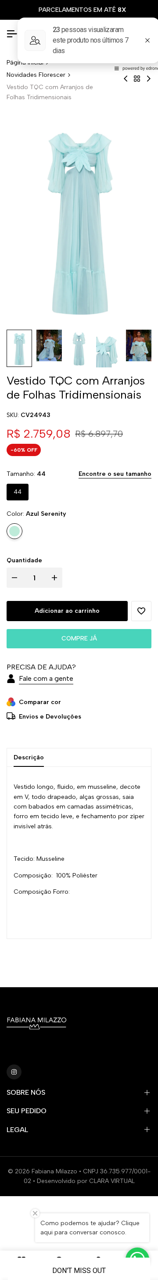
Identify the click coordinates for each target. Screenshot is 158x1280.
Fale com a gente (46, 678)
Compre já (79, 638)
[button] (141, 611)
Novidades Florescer (36, 75)
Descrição (29, 757)
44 (18, 492)
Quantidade (24, 560)
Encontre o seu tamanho (115, 474)
